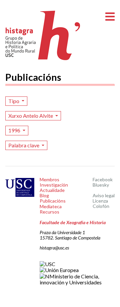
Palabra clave (24, 145)
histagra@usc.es (54, 247)
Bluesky (101, 185)
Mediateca (51, 206)
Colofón (101, 206)
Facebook (103, 179)
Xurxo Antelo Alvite (31, 115)
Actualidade (52, 190)
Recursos (49, 212)
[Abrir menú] (110, 17)
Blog (44, 195)
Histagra (43, 35)
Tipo (14, 101)
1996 (14, 130)
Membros (49, 179)
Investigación (54, 185)
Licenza (100, 201)
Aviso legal (104, 195)
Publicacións (53, 201)
